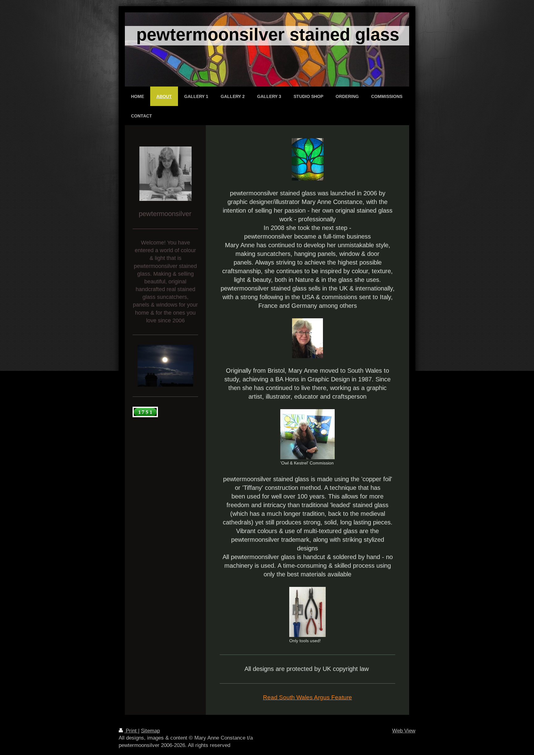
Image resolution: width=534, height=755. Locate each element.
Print (131, 731)
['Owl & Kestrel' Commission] (307, 434)
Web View (403, 731)
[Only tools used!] (307, 612)
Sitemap (150, 731)
